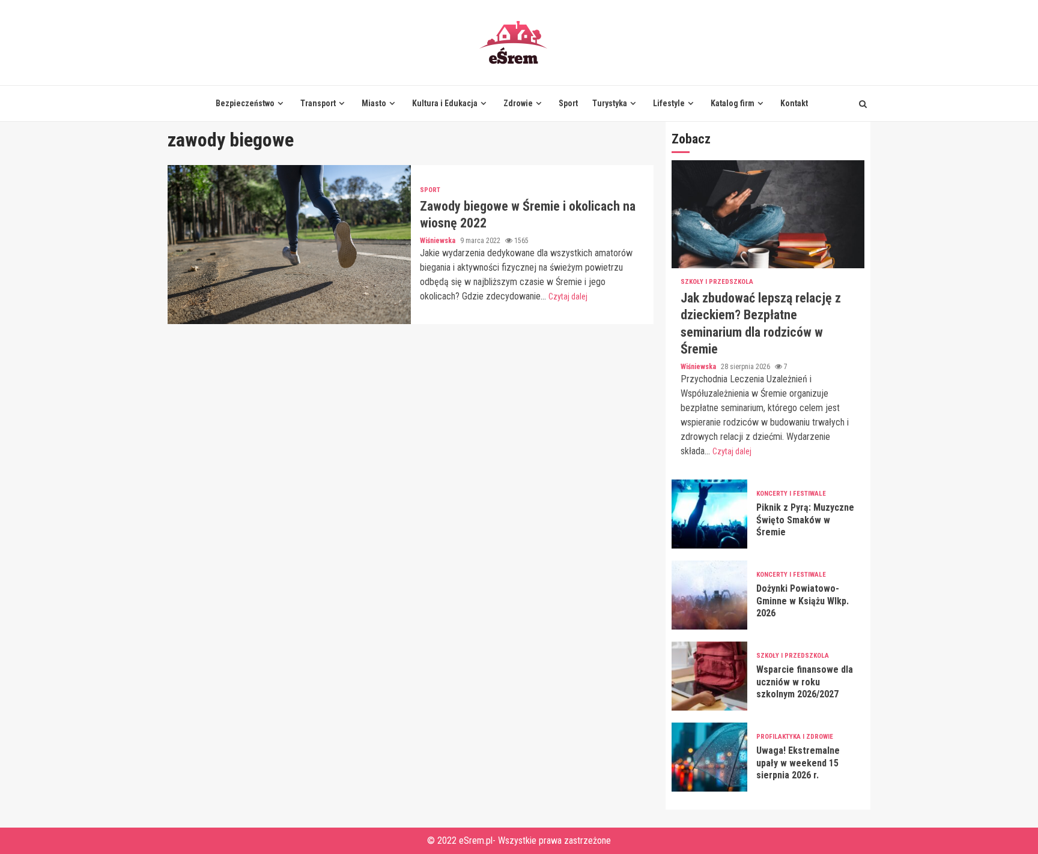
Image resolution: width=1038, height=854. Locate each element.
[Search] (862, 103)
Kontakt (794, 103)
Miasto (374, 103)
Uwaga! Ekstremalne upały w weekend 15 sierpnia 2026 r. (709, 757)
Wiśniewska (438, 240)
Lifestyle (669, 103)
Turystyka (609, 103)
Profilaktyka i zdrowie (794, 736)
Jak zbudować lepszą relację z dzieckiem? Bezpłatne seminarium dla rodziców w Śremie (768, 214)
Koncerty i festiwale (791, 493)
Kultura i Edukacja (445, 103)
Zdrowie (518, 103)
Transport (318, 103)
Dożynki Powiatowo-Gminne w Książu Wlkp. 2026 (709, 595)
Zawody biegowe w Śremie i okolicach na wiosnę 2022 (289, 244)
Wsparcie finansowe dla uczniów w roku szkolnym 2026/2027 (709, 676)
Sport (568, 103)
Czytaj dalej (567, 296)
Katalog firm (732, 103)
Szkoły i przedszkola (717, 281)
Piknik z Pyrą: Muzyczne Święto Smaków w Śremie (709, 514)
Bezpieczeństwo (245, 103)
